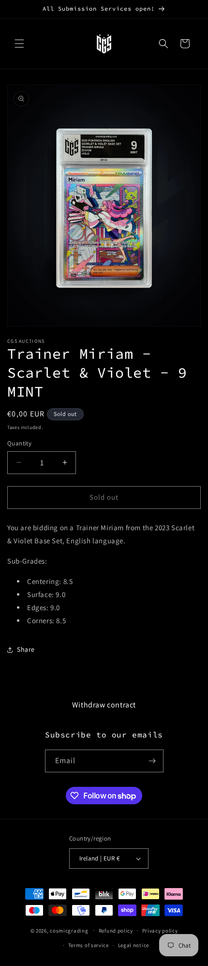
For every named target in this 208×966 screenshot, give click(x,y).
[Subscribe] (152, 761)
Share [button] (26, 649)
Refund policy (116, 930)
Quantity (19, 443)
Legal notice (133, 945)
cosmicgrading (69, 930)
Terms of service (88, 945)
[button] (19, 43)
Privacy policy (160, 930)
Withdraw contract (104, 705)
